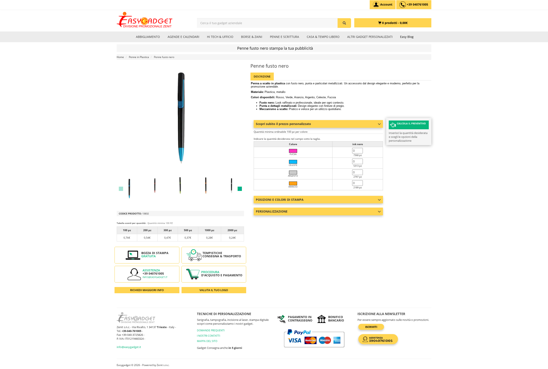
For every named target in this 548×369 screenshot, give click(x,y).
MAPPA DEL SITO (207, 341)
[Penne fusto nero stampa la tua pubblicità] (129, 188)
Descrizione (262, 76)
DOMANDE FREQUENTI (211, 330)
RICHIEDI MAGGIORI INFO (147, 290)
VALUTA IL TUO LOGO (214, 290)
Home (120, 57)
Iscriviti (371, 327)
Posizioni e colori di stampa (280, 200)
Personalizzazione (271, 211)
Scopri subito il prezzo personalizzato (283, 124)
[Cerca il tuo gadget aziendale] (344, 23)
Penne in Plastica (139, 57)
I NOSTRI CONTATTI (208, 336)
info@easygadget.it (155, 277)
